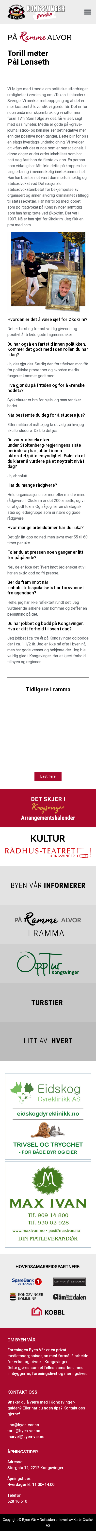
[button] (88, 12)
